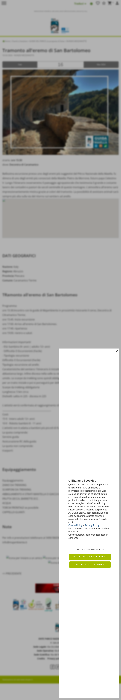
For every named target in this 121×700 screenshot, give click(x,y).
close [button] (117, 351)
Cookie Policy (75, 525)
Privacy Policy (92, 525)
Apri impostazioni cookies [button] (90, 549)
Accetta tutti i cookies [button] (90, 564)
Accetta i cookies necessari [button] (90, 557)
